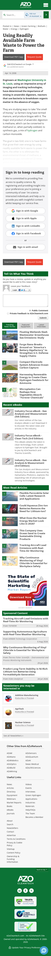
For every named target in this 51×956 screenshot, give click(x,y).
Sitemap (11, 849)
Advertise (11, 835)
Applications (31, 799)
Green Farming (28, 26)
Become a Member (34, 817)
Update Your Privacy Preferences (27, 947)
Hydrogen (24, 29)
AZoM (9, 753)
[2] (10, 347)
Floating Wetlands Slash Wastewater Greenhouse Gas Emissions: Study (34, 334)
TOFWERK (12, 625)
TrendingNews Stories (9, 325)
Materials (30, 806)
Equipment (12, 795)
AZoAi (28, 760)
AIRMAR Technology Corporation (22, 638)
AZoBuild (11, 767)
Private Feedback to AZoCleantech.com (29, 313)
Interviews (30, 791)
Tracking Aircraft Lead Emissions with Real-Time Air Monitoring (33, 547)
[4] (10, 377)
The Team (30, 813)
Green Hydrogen (33, 795)
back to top (41, 869)
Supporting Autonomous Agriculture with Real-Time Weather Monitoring (25, 633)
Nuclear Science (22, 722)
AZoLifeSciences (33, 767)
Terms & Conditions (16, 839)
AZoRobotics (12, 760)
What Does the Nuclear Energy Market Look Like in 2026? (33, 520)
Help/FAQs (30, 809)
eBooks (10, 809)
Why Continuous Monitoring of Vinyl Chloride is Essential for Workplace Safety (33, 562)
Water (5, 29)
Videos (29, 784)
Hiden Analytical (15, 678)
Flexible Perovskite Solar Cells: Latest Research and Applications (34, 495)
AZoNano (11, 756)
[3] (10, 365)
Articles (10, 788)
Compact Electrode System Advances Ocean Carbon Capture (34, 364)
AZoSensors (31, 753)
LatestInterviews (41, 325)
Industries (30, 802)
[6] (10, 561)
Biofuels (41, 26)
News (16, 26)
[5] (10, 392)
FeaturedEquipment (25, 325)
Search (10, 824)
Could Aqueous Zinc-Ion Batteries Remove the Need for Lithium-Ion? (34, 508)
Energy (14, 29)
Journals (11, 813)
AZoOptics (11, 764)
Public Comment (40, 310)
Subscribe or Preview (24, 698)
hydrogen (32, 130)
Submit (43, 317)
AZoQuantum (32, 756)
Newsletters (12, 828)
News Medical (32, 764)
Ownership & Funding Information (13, 859)
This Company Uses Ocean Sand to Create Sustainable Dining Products (32, 535)
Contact (10, 831)
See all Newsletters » (13, 735)
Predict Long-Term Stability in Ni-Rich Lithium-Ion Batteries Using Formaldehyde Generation (25, 671)
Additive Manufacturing (26, 695)
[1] (10, 335)
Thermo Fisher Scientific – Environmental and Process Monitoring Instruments (25, 659)
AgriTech (19, 708)
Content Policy (13, 852)
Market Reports (14, 802)
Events (29, 788)
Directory (11, 791)
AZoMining (12, 771)
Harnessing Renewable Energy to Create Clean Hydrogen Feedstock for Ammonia (34, 379)
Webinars (11, 799)
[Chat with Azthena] (44, 950)
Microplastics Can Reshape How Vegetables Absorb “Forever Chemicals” (32, 393)
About (9, 820)
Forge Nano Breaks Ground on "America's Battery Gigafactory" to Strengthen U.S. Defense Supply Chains (34, 350)
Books (9, 806)
